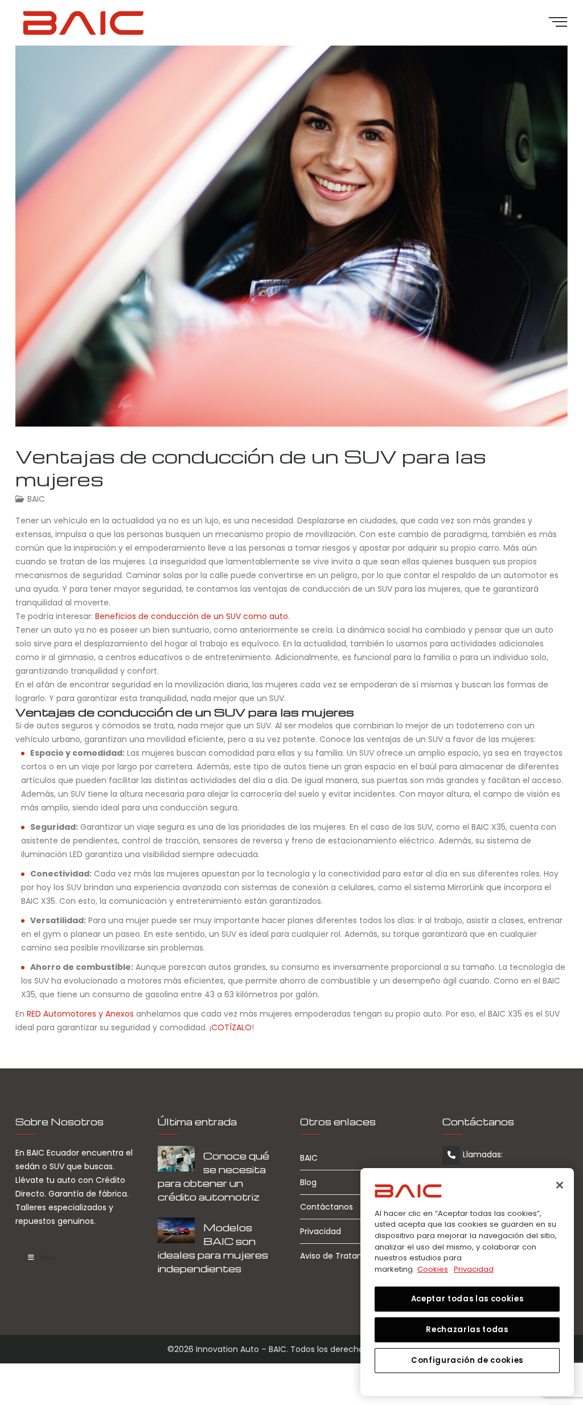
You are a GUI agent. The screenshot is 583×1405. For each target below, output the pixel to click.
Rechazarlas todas (467, 1329)
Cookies (432, 1269)
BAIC (36, 499)
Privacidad (320, 1231)
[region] (467, 1282)
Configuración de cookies (467, 1360)
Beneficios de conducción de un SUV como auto (191, 616)
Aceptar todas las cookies (467, 1298)
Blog (308, 1182)
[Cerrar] (559, 1185)
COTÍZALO (231, 1027)
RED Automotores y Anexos (80, 1013)
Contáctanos (326, 1207)
